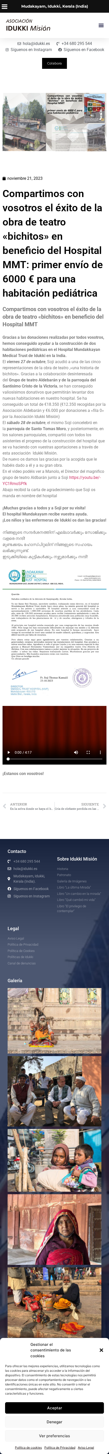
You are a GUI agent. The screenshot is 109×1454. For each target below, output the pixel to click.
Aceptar (54, 1407)
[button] (101, 1350)
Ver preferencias (54, 1435)
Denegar (54, 1421)
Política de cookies (28, 1447)
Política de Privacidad (59, 1447)
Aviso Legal (86, 1447)
